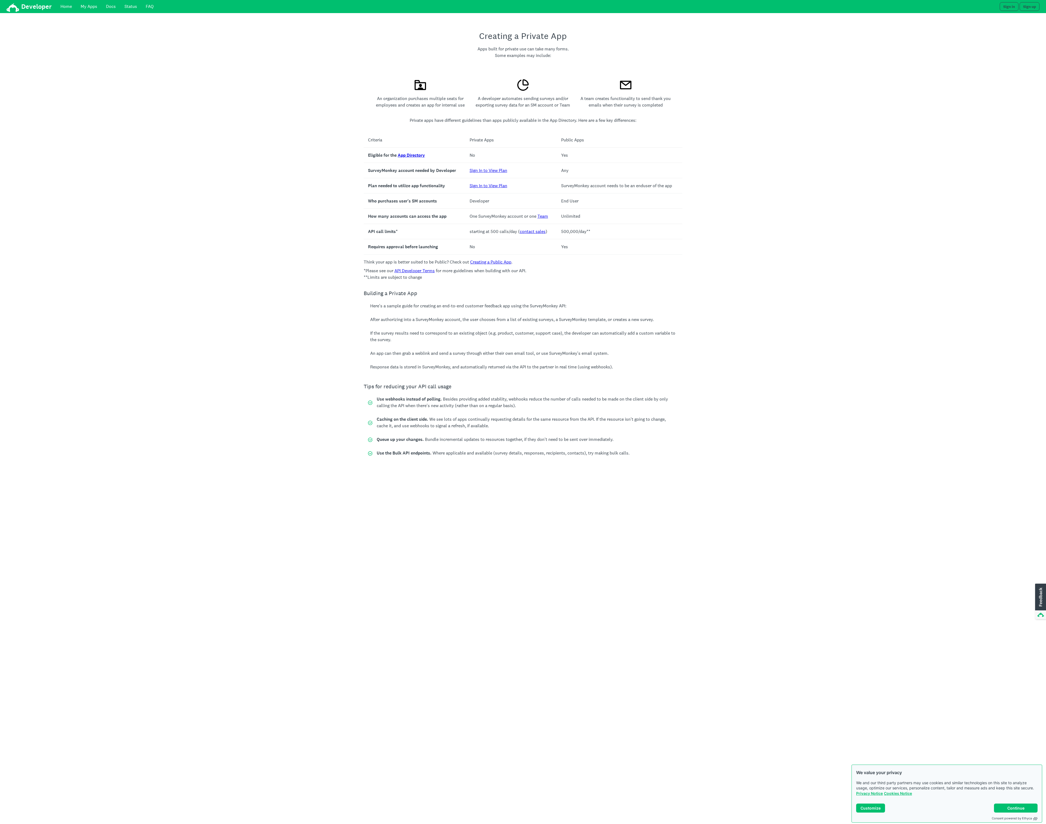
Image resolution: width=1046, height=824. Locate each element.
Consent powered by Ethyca (1012, 818)
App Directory (411, 155)
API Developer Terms (414, 271)
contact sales (533, 231)
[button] (1040, 601)
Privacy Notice (869, 793)
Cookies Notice (898, 793)
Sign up (1029, 6)
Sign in (1009, 6)
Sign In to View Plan (488, 170)
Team (542, 216)
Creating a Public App (490, 262)
